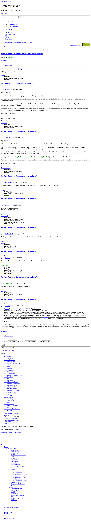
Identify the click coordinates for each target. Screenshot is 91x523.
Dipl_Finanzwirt (5, 168)
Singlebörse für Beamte (18, 484)
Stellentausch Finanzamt (22, 474)
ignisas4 (3, 75)
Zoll (12, 456)
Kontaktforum (15, 490)
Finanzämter (14, 468)
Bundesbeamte (15, 451)
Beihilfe (6, 514)
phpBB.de (20, 429)
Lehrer (13, 469)
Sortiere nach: (21, 341)
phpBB (10, 426)
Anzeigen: (5, 341)
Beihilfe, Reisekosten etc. (18, 455)
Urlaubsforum (15, 493)
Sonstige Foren (12, 487)
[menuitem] (15, 24)
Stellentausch (15, 471)
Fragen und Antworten (17, 495)
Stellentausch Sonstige (21, 480)
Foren (6, 447)
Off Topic (14, 485)
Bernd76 (3, 291)
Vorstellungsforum (16, 488)
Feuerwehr (14, 460)
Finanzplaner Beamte (76, 45)
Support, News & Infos (17, 498)
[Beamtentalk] (6, 1)
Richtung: (39, 341)
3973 (11, 269)
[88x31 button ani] (86, 45)
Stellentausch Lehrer (20, 479)
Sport (12, 496)
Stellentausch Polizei (20, 472)
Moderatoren (11, 57)
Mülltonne (14, 500)
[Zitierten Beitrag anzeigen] (19, 309)
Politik (13, 492)
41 (11, 76)
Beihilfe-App (8, 512)
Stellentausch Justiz (20, 476)
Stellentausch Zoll (20, 477)
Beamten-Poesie (15, 482)
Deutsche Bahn (15, 464)
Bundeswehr (14, 461)
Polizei (13, 458)
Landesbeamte (15, 453)
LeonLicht (4, 123)
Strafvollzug (14, 463)
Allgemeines (14, 450)
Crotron (3, 243)
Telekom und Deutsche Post (19, 466)
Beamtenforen (12, 448)
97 (11, 169)
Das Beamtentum (9, 518)
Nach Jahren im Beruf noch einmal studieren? (22, 53)
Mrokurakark (4, 216)
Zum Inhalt (4, 13)
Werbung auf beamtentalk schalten (14, 507)
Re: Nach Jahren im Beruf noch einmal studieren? (19, 131)
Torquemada (4, 265)
